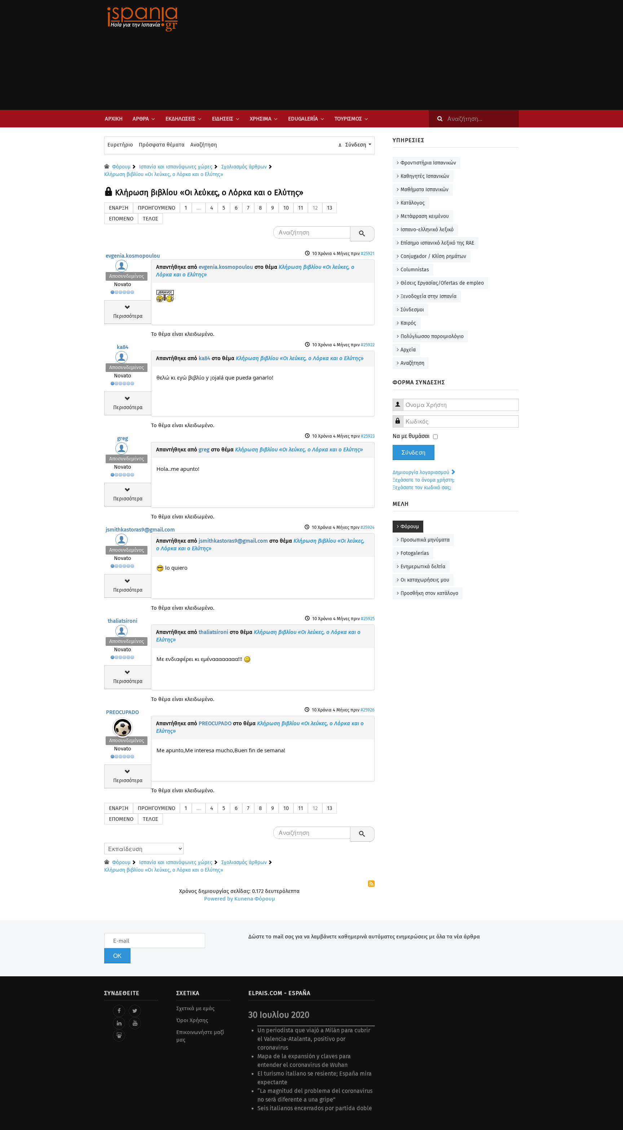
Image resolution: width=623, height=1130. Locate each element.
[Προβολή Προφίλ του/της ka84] (122, 359)
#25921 (368, 253)
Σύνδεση (413, 452)
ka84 (122, 347)
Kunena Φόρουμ (254, 898)
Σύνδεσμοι (412, 310)
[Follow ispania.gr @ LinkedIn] (119, 1023)
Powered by (218, 898)
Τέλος (150, 218)
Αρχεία (408, 350)
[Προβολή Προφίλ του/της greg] (122, 450)
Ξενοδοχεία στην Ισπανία (428, 296)
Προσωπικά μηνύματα (425, 540)
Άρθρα (141, 118)
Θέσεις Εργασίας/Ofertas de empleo (442, 283)
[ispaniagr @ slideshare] (119, 1035)
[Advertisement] (383, 54)
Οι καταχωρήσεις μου (425, 580)
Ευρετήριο (120, 144)
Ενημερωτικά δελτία (423, 567)
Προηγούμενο (156, 208)
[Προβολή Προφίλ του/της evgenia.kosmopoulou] (122, 267)
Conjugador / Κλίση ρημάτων (433, 256)
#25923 (368, 436)
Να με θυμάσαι (411, 436)
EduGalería (303, 118)
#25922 (368, 344)
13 (329, 208)
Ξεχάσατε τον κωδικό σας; (422, 488)
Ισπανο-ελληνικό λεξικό (427, 230)
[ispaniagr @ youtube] (135, 1023)
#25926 (368, 710)
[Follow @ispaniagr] (135, 1011)
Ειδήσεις (222, 118)
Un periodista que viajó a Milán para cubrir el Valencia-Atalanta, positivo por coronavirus (313, 1039)
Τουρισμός (348, 118)
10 (286, 208)
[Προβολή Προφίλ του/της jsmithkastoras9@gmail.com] (122, 541)
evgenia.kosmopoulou (133, 256)
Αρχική (114, 118)
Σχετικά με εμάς (195, 1008)
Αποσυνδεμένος (126, 276)
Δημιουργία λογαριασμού (422, 472)
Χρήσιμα (260, 118)
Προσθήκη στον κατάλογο (429, 593)
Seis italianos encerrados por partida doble (314, 1108)
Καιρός (408, 323)
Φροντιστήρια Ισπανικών (428, 163)
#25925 (368, 618)
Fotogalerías (415, 553)
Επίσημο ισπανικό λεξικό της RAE (437, 243)
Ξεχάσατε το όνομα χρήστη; (423, 480)
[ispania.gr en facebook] (119, 1011)
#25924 (368, 527)
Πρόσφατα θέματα (162, 144)
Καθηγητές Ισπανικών (425, 176)
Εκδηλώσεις (180, 118)
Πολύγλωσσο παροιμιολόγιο (432, 336)
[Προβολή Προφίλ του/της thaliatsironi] (122, 633)
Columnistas (415, 270)
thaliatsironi (122, 621)
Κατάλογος (413, 203)
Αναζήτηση (203, 144)
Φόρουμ (410, 527)
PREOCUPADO (122, 712)
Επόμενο (121, 218)
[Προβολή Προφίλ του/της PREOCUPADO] (122, 726)
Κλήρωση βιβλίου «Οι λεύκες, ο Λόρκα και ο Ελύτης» (300, 358)
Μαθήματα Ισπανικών (425, 190)
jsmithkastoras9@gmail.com (140, 529)
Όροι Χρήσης (192, 1020)
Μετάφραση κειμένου (425, 216)
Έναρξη (118, 208)
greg (122, 438)
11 (300, 208)
